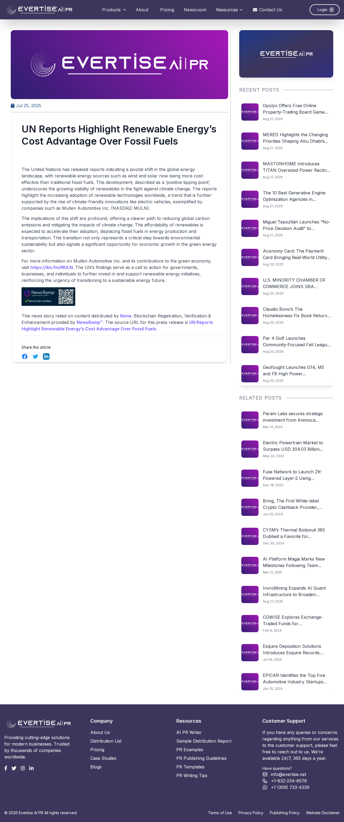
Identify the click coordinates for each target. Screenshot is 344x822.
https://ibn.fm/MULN (51, 267)
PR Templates (190, 766)
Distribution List (105, 741)
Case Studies (103, 758)
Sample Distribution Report (203, 741)
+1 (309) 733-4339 (290, 787)
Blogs (96, 766)
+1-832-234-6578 (289, 780)
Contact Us (270, 9)
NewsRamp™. (90, 322)
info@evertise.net (288, 774)
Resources (227, 9)
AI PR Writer (189, 732)
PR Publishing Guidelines (201, 758)
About (142, 9)
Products (111, 9)
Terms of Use (220, 812)
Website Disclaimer (323, 812)
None (125, 316)
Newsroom (195, 9)
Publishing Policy (285, 812)
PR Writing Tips (191, 775)
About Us (100, 732)
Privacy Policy (250, 812)
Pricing (167, 9)
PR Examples (189, 749)
